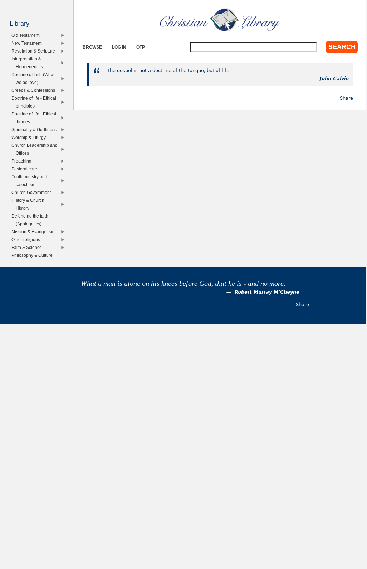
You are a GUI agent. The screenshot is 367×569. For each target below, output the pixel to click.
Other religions (27, 239)
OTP (140, 47)
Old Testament (26, 35)
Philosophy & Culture (33, 255)
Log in (119, 47)
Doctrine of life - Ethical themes (35, 117)
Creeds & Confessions (34, 90)
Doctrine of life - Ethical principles (35, 102)
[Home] (220, 19)
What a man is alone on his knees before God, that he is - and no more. (183, 283)
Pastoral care (25, 168)
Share (346, 98)
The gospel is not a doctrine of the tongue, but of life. (169, 70)
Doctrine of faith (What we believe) (34, 78)
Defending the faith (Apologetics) (31, 220)
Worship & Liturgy (30, 137)
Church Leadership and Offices (36, 149)
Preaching (22, 161)
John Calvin (334, 78)
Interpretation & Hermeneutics (28, 62)
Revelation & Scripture (34, 51)
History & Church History (29, 204)
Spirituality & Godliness (35, 129)
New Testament (27, 43)
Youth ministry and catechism (30, 180)
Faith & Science (28, 247)
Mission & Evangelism (34, 231)
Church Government (32, 192)
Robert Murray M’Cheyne (267, 292)
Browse (92, 47)
